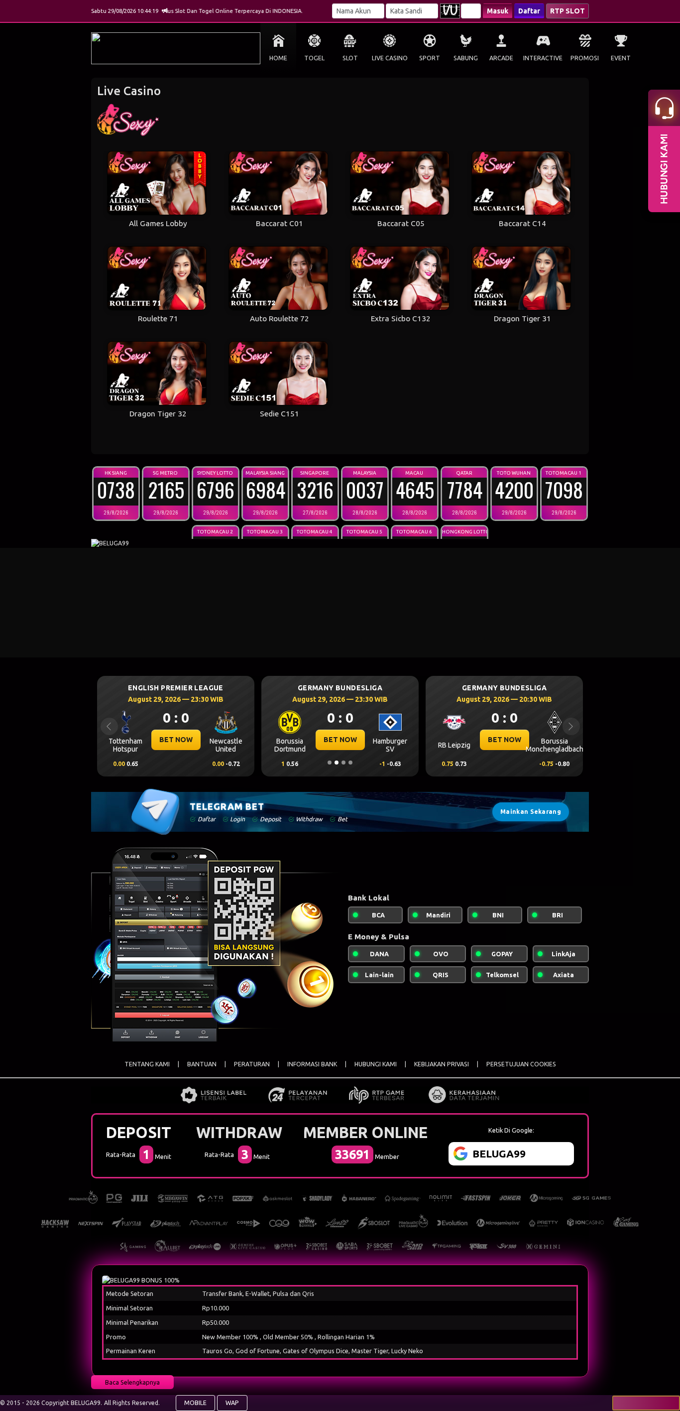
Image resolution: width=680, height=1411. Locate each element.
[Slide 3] (343, 763)
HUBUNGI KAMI (375, 1064)
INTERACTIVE (543, 58)
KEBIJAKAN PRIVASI (441, 1064)
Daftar (529, 11)
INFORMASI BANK (312, 1064)
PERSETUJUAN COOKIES (521, 1064)
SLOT (350, 58)
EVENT (621, 58)
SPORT (429, 58)
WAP (232, 1403)
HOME (278, 58)
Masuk (497, 11)
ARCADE (501, 58)
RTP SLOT (567, 11)
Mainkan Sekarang (530, 811)
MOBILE (195, 1403)
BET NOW (176, 740)
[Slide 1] (330, 763)
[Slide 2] (337, 763)
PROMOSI (584, 58)
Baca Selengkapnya (132, 1382)
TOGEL (314, 58)
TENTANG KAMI (147, 1064)
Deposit (138, 1132)
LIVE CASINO (390, 58)
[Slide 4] (350, 763)
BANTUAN (202, 1064)
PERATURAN (252, 1064)
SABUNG (465, 58)
